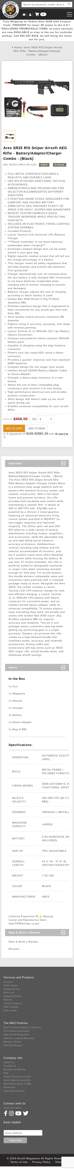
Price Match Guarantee (17, 1031)
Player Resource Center (17, 1076)
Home (18, 47)
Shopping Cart (12, 989)
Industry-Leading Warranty (19, 1038)
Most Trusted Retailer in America (22, 1027)
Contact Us (10, 1066)
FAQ (6, 1073)
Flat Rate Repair (13, 1045)
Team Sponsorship (14, 1091)
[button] (37, 435)
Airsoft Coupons (13, 1003)
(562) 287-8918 (12, 1108)
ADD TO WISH (36, 428)
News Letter (10, 1010)
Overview (15, 463)
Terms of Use (19, 1162)
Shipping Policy (13, 996)
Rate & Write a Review (24, 932)
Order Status (11, 985)
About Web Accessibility (17, 1080)
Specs (13, 667)
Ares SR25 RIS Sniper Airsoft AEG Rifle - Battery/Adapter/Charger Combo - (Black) (37, 51)
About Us (9, 1062)
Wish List (9, 992)
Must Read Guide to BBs (17, 1084)
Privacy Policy (41, 1162)
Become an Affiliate (15, 1069)
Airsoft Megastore (10, 9)
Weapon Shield (12, 1042)
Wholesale (10, 1087)
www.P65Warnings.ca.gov (24, 923)
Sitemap (60, 1162)
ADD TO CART (14, 428)
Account (8, 982)
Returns (8, 1000)
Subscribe (11, 1126)
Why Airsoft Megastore (16, 1034)
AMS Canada (11, 1007)
